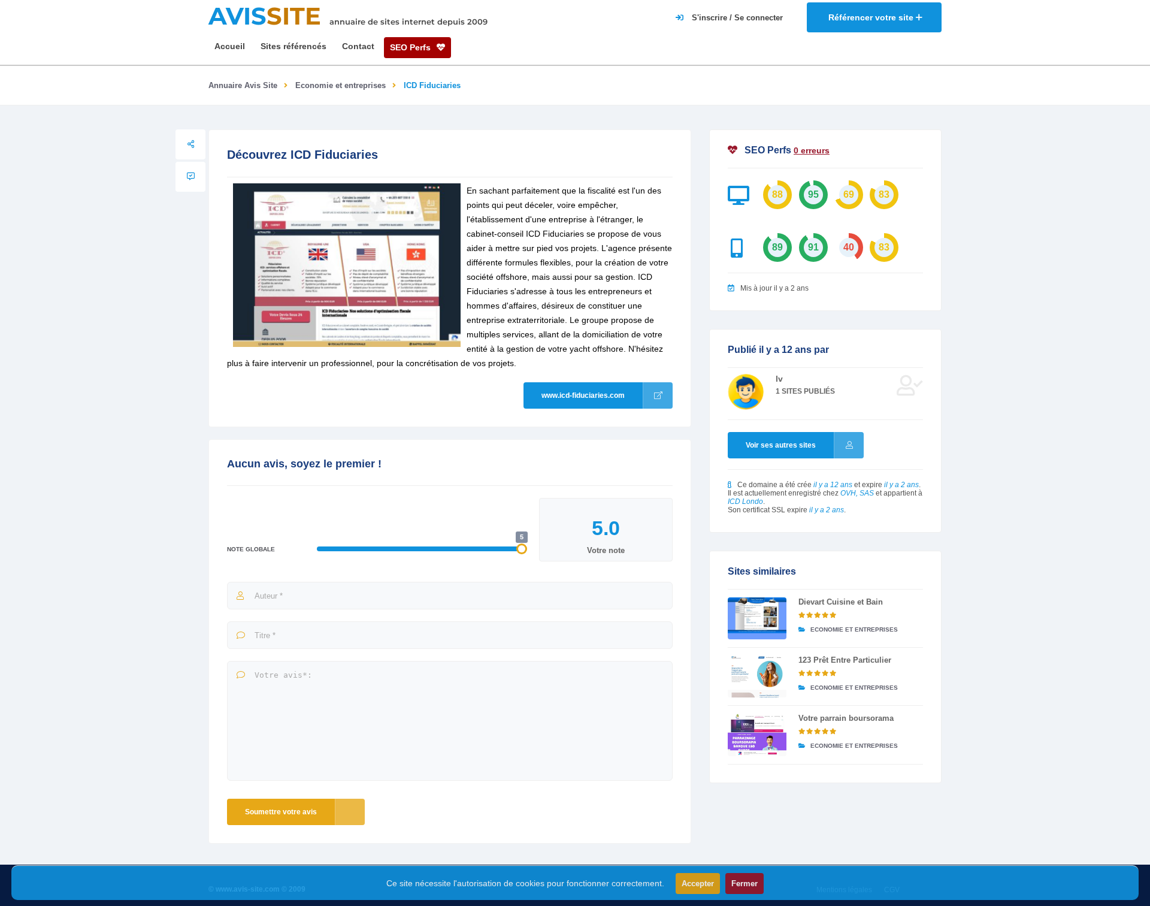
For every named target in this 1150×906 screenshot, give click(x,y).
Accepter (698, 883)
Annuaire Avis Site (242, 85)
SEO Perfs (411, 47)
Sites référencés (293, 46)
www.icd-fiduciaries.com (583, 395)
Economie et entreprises (340, 85)
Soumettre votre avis (281, 812)
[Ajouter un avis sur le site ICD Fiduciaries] (190, 177)
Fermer (744, 883)
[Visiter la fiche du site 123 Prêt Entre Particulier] (757, 676)
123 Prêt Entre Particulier (844, 660)
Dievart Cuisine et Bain (840, 601)
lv (779, 378)
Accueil (229, 46)
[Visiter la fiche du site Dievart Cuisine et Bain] (757, 618)
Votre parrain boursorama (846, 718)
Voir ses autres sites (781, 445)
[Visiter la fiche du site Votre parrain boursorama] (757, 735)
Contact (358, 46)
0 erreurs (812, 150)
